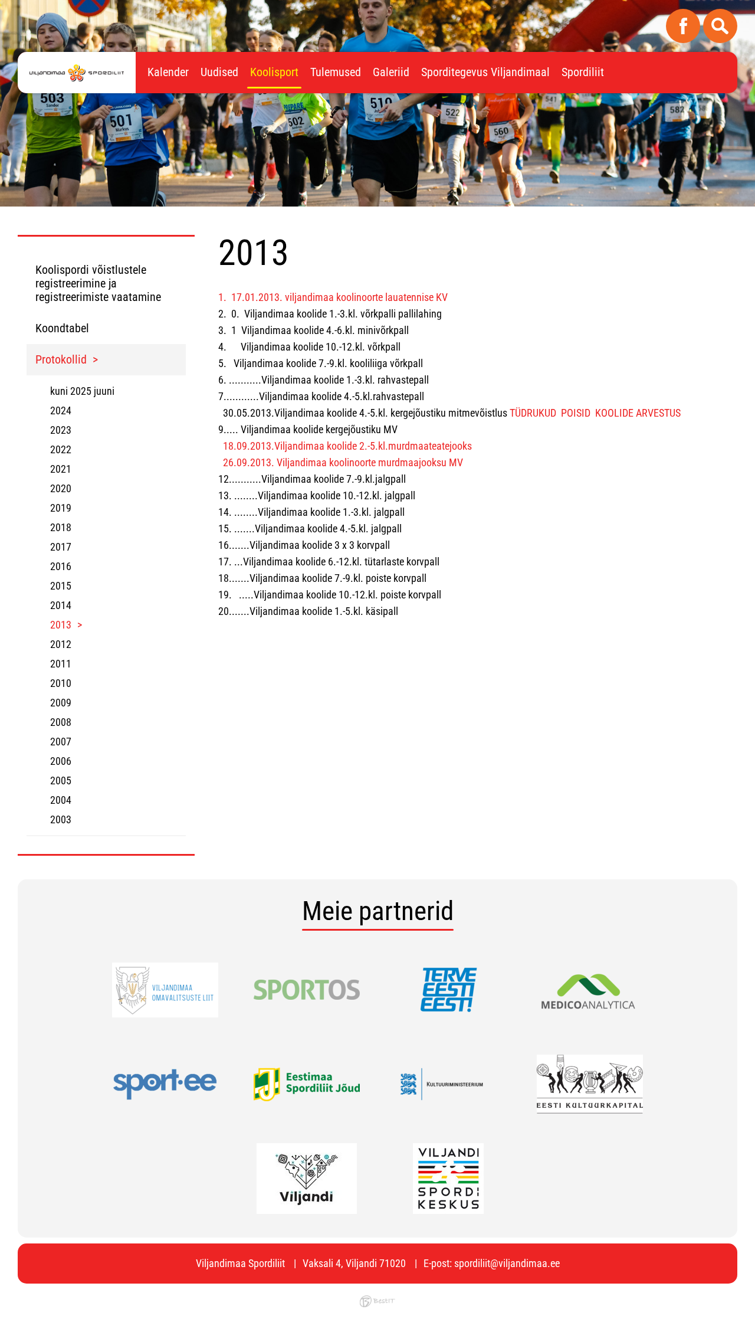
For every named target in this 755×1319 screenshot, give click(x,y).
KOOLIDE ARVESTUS (638, 413)
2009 (60, 702)
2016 (60, 566)
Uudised (219, 72)
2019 (60, 508)
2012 (60, 644)
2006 (60, 761)
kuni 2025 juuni (82, 391)
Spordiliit (583, 72)
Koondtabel (62, 328)
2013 (60, 624)
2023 (60, 430)
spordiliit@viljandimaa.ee (507, 1263)
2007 (60, 741)
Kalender (168, 72)
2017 (60, 547)
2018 (60, 527)
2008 (60, 722)
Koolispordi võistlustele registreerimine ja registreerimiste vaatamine (98, 283)
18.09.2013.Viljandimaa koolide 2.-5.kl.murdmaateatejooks (347, 446)
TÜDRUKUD (533, 413)
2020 (60, 488)
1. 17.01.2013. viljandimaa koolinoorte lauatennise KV (333, 297)
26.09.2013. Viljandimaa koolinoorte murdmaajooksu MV (343, 462)
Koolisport (274, 72)
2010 (60, 683)
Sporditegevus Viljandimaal (485, 72)
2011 (60, 663)
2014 (60, 605)
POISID (575, 413)
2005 (60, 780)
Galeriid (391, 72)
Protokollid (61, 359)
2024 (60, 410)
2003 (60, 819)
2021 (60, 469)
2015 (60, 586)
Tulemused (335, 72)
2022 (60, 449)
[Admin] (3, 8)
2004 (60, 800)
